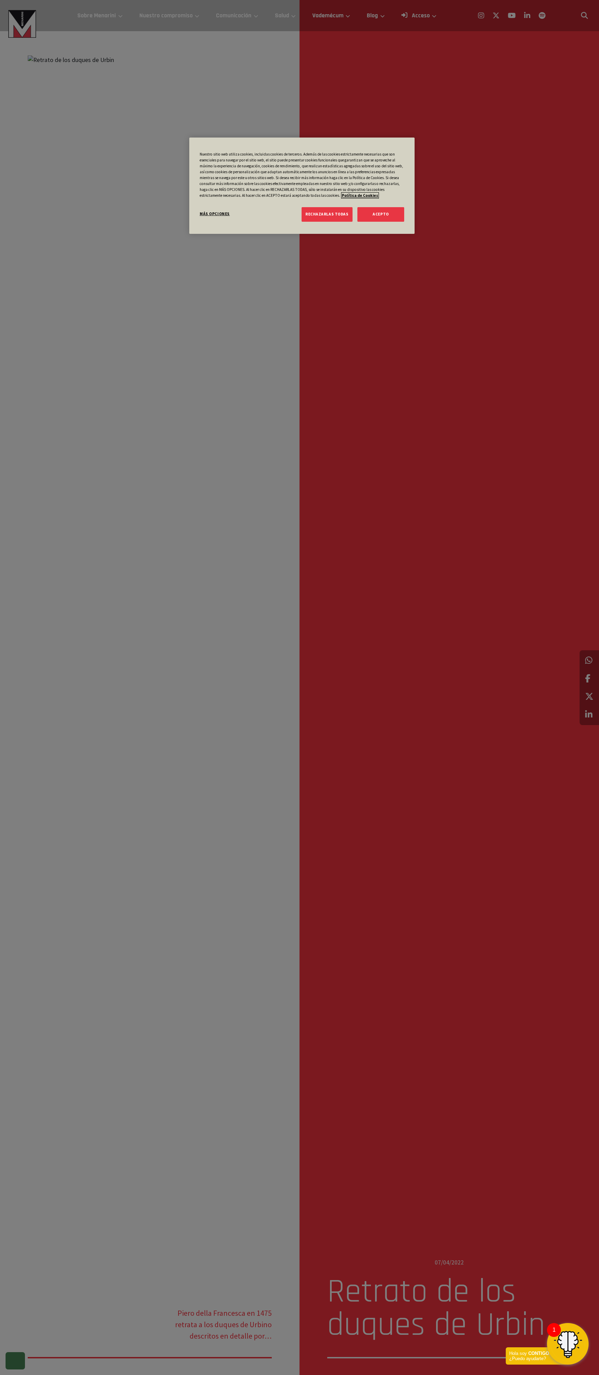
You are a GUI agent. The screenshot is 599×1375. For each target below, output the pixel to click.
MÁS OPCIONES (215, 213)
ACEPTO (381, 214)
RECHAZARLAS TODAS (327, 214)
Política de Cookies (360, 195)
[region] (302, 186)
